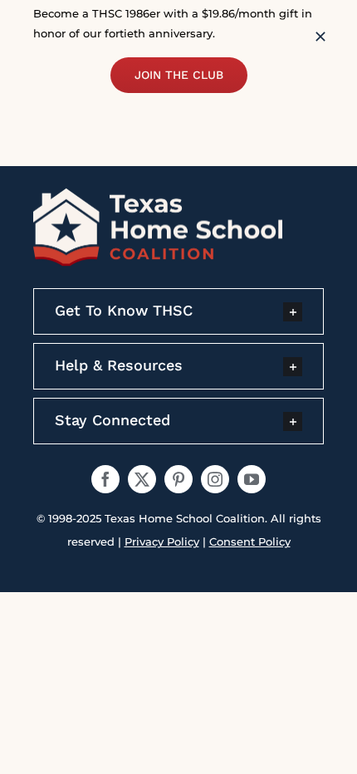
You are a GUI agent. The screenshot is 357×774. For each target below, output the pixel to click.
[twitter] (142, 479)
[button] (178, 311)
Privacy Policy (162, 541)
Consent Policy (250, 541)
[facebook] (105, 479)
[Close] (320, 36)
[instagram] (215, 479)
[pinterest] (178, 479)
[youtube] (251, 479)
